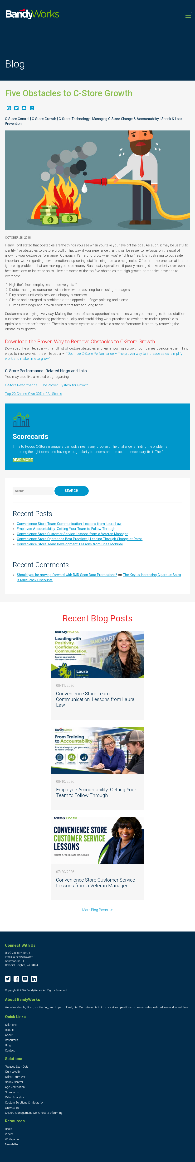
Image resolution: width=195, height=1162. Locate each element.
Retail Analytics (14, 1097)
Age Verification (15, 1087)
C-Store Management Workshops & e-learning (34, 1112)
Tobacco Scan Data (17, 1066)
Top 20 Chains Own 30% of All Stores (33, 394)
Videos (9, 1134)
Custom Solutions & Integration (24, 1102)
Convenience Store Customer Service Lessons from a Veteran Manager (72, 534)
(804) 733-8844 (14, 952)
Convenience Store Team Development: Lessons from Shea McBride (70, 544)
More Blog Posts (95, 910)
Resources (11, 1040)
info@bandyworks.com (19, 956)
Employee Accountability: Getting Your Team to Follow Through (66, 529)
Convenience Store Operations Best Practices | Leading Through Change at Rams (79, 539)
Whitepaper (12, 1139)
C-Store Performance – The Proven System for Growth (46, 385)
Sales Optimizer (15, 1077)
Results (10, 1030)
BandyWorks (32, 15)
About (9, 1035)
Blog (8, 1045)
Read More (23, 460)
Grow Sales (12, 1107)
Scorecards (12, 1092)
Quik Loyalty (12, 1071)
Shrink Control (14, 1082)
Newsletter (12, 1144)
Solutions (11, 1025)
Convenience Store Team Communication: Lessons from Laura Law (69, 524)
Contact (10, 1050)
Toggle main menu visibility (188, 15)
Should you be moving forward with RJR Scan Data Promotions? (67, 575)
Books (9, 1129)
